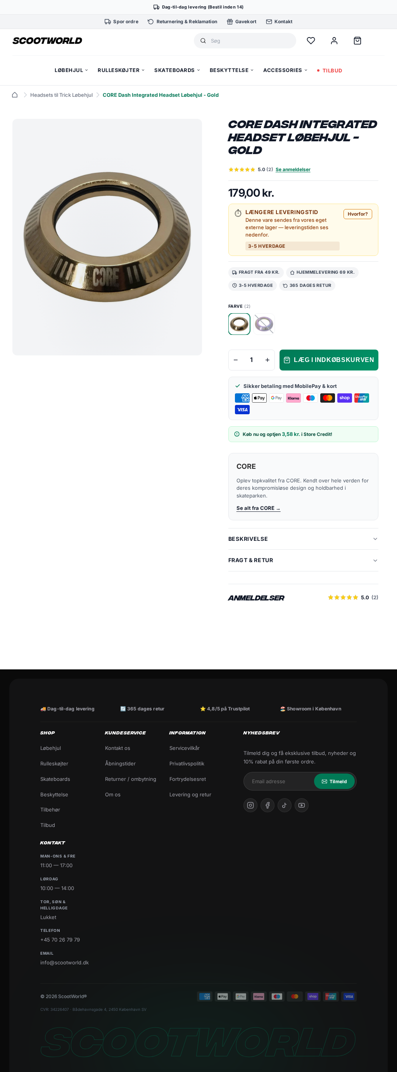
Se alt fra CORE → (258, 508)
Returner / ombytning (130, 779)
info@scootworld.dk (64, 962)
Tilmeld (338, 781)
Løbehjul (50, 748)
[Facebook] (267, 805)
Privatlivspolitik (186, 763)
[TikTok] (285, 805)
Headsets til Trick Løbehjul (61, 95)
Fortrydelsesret (187, 779)
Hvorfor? (358, 214)
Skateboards (55, 779)
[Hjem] (14, 94)
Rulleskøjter (54, 763)
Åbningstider (120, 763)
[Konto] (334, 40)
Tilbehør (50, 809)
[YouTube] (302, 805)
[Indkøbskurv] (357, 40)
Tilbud (47, 825)
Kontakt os (117, 748)
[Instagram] (250, 805)
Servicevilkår (184, 748)
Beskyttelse (54, 794)
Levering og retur (190, 794)
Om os (113, 794)
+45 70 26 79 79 (60, 939)
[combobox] (250, 41)
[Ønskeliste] (310, 40)
